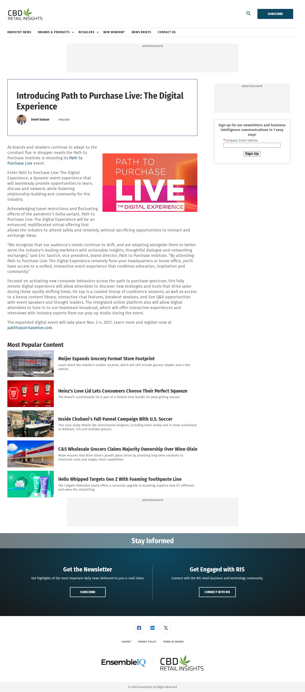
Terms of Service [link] (173, 641)
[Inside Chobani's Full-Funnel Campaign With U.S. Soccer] (30, 423)
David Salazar (40, 119)
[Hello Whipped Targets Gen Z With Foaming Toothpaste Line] (30, 484)
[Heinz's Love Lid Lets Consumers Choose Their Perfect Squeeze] (30, 393)
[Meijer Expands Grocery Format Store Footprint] (30, 363)
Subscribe (275, 14)
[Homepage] (25, 14)
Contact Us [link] (167, 32)
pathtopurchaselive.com (29, 327)
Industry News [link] (19, 32)
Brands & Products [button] (54, 32)
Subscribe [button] (87, 592)
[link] (139, 628)
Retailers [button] (86, 32)
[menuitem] (22, 32)
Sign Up (252, 154)
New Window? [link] (114, 32)
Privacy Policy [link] (147, 641)
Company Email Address (241, 140)
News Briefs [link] (141, 32)
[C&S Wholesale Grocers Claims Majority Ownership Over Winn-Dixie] (30, 453)
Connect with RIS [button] (217, 592)
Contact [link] (126, 641)
